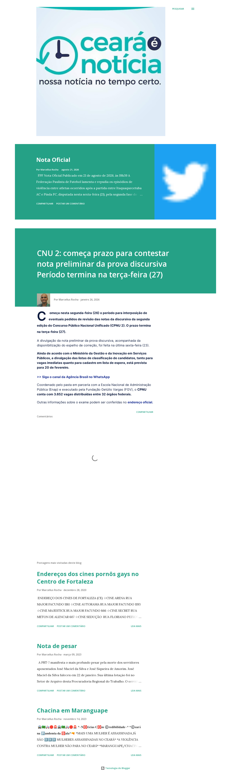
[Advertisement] (90, 522)
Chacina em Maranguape (72, 710)
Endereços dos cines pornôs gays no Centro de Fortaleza (88, 577)
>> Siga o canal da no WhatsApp (73, 377)
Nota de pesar (57, 646)
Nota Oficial (53, 160)
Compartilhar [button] (44, 203)
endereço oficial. (140, 402)
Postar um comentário (70, 203)
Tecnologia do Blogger (117, 768)
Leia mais (136, 626)
